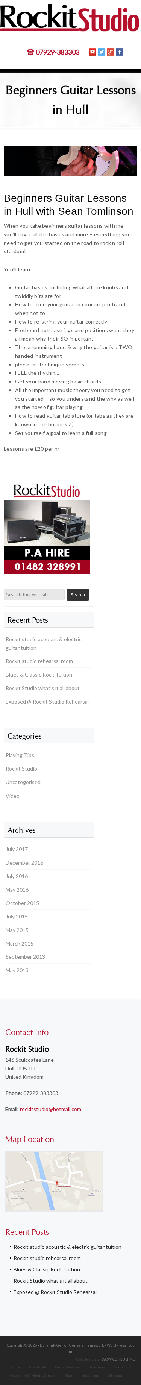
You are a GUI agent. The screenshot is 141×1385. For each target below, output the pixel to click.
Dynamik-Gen (52, 1345)
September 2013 (25, 956)
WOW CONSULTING (118, 1359)
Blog (68, 1375)
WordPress (116, 1345)
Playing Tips (20, 755)
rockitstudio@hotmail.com (50, 1109)
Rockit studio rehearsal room (39, 661)
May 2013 (17, 970)
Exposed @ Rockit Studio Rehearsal (47, 701)
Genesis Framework (86, 1345)
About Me (37, 1367)
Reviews (97, 1367)
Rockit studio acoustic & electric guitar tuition (67, 1247)
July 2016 (17, 876)
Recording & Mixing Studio (32, 1375)
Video (13, 795)
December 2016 (24, 862)
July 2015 (17, 916)
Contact (120, 1367)
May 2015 (17, 930)
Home (14, 1367)
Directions (90, 1375)
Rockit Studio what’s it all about (43, 688)
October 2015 (22, 903)
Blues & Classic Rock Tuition (39, 674)
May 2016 (17, 889)
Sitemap (115, 1375)
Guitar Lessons (68, 1367)
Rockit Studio (21, 768)
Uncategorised (23, 782)
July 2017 (17, 849)
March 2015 (19, 943)
